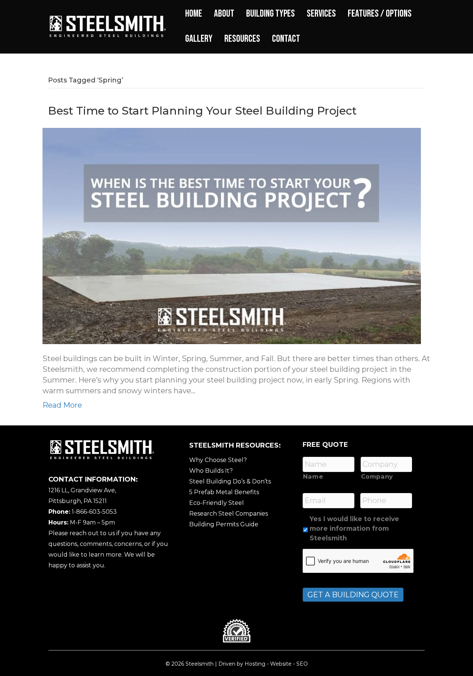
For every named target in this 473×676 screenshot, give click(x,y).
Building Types (270, 14)
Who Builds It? (211, 470)
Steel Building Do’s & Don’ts (230, 481)
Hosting (255, 663)
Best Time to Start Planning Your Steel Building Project (202, 111)
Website (281, 663)
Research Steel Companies (228, 513)
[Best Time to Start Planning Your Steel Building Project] (231, 235)
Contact (286, 39)
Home (193, 14)
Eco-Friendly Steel (216, 502)
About (224, 14)
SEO (302, 663)
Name (313, 476)
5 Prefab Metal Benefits (224, 492)
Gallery (198, 39)
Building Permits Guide (223, 524)
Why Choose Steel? (218, 459)
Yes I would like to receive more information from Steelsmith (354, 528)
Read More (62, 405)
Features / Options (380, 14)
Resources (242, 39)
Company (377, 476)
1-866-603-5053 (94, 511)
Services (321, 14)
